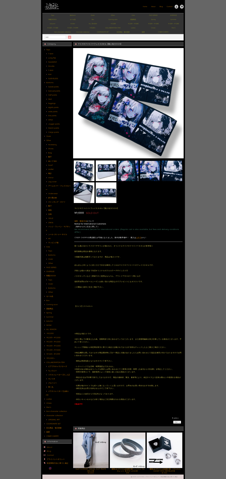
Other (113, 15)
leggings (51, 103)
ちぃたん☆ (52, 370)
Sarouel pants (54, 91)
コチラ (138, 237)
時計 (50, 173)
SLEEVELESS (53, 78)
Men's (173, 28)
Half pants (52, 95)
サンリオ (51, 379)
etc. (49, 238)
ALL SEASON (93, 24)
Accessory (52, 144)
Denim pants (53, 128)
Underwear (53, 193)
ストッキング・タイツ (56, 202)
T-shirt (50, 54)
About (153, 6)
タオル (50, 222)
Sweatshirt (52, 62)
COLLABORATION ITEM (113, 28)
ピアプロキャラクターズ (57, 366)
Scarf (50, 165)
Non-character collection (62, 32)
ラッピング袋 (53, 243)
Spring (153, 19)
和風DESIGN (52, 19)
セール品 (73, 19)
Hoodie (51, 66)
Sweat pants (53, 87)
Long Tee (52, 58)
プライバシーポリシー (56, 459)
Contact (170, 6)
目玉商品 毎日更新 (123, 32)
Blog (161, 6)
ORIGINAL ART (54, 420)
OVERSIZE (173, 15)
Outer (93, 15)
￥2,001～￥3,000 (133, 24)
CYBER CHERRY (163, 32)
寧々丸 (50, 387)
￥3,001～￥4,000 (153, 24)
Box (93, 19)
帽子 (50, 157)
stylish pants (53, 107)
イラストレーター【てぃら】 (59, 375)
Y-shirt (50, 70)
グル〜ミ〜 (52, 383)
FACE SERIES (153, 15)
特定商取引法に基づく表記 (57, 463)
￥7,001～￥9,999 (72, 28)
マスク (50, 218)
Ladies (133, 28)
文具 (50, 214)
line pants (52, 115)
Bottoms (72, 15)
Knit (49, 74)
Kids (133, 15)
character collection (82, 32)
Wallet (50, 169)
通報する (177, 422)
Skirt (50, 99)
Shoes (50, 149)
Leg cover (52, 182)
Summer (173, 19)
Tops (52, 15)
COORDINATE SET (103, 32)
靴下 (50, 206)
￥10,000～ (92, 28)
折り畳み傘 (52, 198)
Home (145, 6)
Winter (72, 24)
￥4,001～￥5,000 (173, 24)
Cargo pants (53, 132)
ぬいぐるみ (52, 161)
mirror (50, 178)
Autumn (52, 24)
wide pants (52, 111)
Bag (50, 153)
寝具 (50, 210)
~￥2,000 (113, 24)
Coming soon (113, 19)
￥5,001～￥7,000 (52, 28)
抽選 (143, 32)
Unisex (153, 28)
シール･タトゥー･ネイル (57, 234)
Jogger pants (54, 124)
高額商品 (133, 19)
